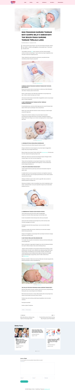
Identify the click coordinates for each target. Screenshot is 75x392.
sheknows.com (39, 140)
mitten (23, 309)
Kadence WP (47, 389)
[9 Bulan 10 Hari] (13, 2)
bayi (32, 51)
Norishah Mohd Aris (26, 42)
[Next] (59, 339)
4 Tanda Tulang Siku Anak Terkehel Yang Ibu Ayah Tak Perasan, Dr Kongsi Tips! (53, 341)
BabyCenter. (26, 256)
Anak (23, 29)
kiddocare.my (39, 284)
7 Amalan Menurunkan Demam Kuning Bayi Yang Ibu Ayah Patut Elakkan (47, 317)
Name (22, 377)
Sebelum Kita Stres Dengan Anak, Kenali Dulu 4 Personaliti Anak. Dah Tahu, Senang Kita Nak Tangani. (21, 341)
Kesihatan (26, 29)
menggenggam (45, 152)
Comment (22, 361)
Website (46, 377)
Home (25, 2)
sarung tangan (28, 309)
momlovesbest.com (39, 83)
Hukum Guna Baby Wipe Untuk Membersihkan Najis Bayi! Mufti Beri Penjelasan (37, 331)
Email (34, 377)
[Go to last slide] (16, 339)
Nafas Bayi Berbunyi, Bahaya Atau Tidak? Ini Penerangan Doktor (27, 317)
